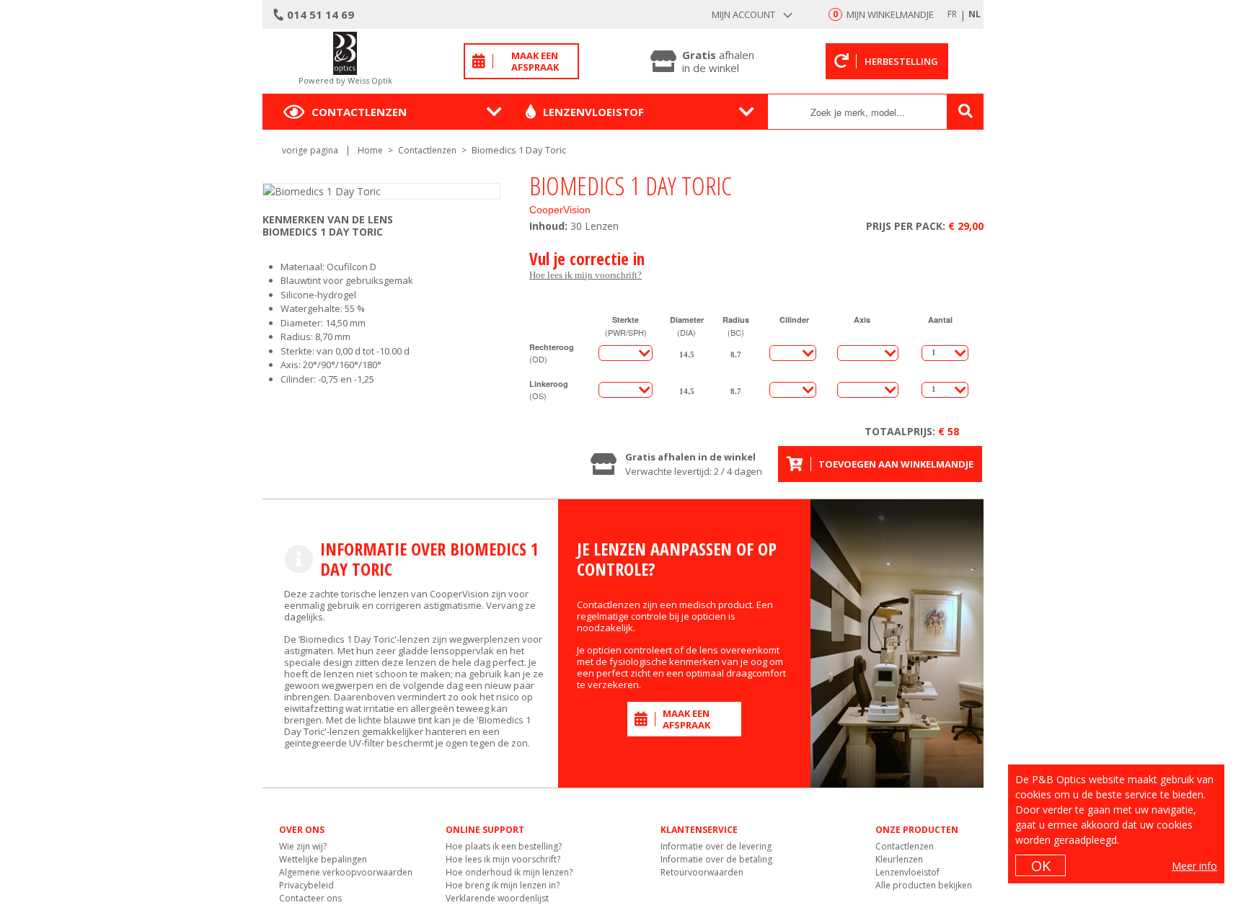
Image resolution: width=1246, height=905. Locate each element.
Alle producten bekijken (923, 885)
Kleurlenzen (899, 859)
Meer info (1194, 866)
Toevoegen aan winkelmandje (895, 464)
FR (952, 14)
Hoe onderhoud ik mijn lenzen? (509, 872)
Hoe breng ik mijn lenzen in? (503, 885)
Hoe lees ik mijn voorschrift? (585, 274)
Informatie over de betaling (716, 859)
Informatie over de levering (716, 846)
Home (370, 150)
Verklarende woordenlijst (497, 898)
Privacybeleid (306, 885)
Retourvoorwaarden (701, 872)
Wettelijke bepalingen (323, 859)
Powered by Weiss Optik (345, 80)
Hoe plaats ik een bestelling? (504, 846)
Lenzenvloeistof (593, 111)
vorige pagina (310, 150)
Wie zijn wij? (303, 846)
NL (974, 14)
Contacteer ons (310, 898)
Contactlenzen (359, 111)
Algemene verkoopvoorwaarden (345, 872)
